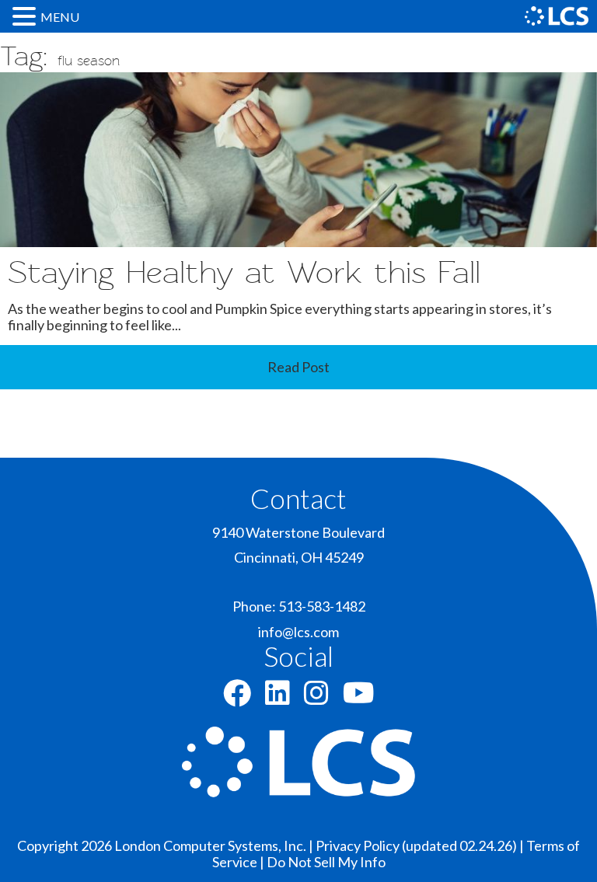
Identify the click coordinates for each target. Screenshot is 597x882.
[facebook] (237, 697)
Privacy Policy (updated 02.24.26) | (421, 845)
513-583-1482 (321, 606)
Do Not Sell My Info (326, 861)
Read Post (298, 366)
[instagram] (316, 697)
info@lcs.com (298, 631)
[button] (26, 15)
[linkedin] (277, 697)
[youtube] (359, 697)
